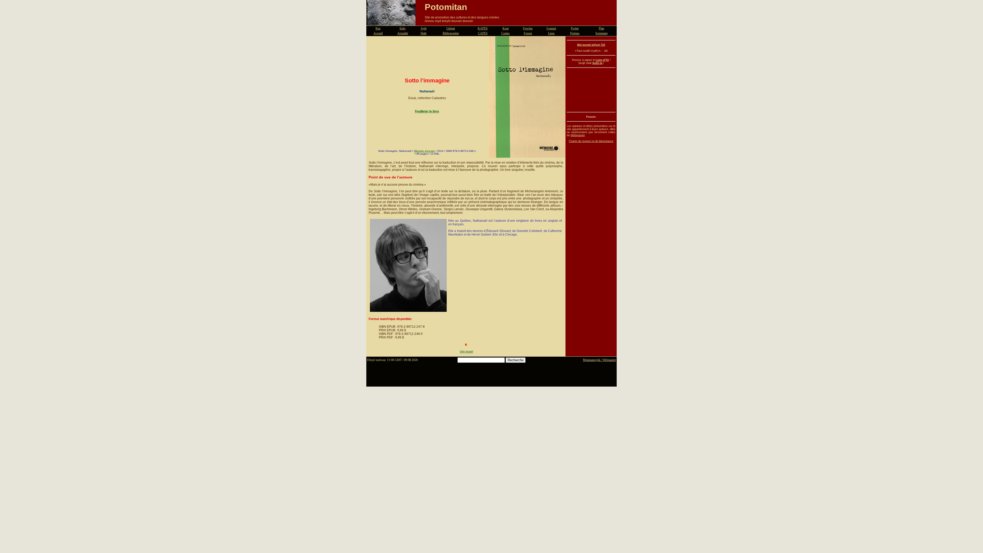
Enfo (402, 28)
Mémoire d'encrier (424, 151)
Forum (528, 33)
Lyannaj (551, 28)
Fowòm (527, 28)
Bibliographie (451, 33)
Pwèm (575, 28)
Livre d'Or (602, 59)
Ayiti (423, 28)
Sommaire (601, 33)
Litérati (450, 28)
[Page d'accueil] (390, 22)
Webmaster (578, 135)
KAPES (483, 28)
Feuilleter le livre (427, 111)
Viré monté (466, 351)
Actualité (402, 33)
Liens (551, 33)
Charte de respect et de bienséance (591, 141)
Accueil (378, 33)
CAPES (483, 33)
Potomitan (446, 7)
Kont (506, 28)
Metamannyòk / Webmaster (599, 360)
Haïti (423, 33)
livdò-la (597, 63)
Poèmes (575, 33)
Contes (505, 33)
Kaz (378, 28)
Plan (601, 28)
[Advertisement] (591, 90)
